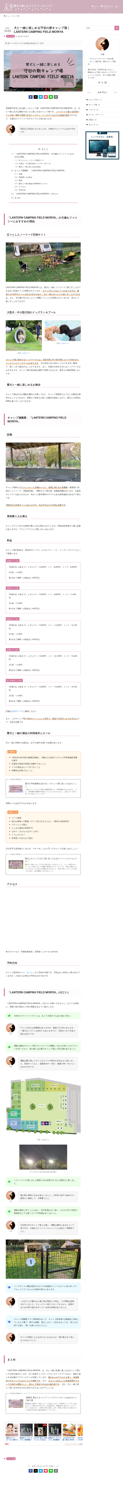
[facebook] (99, 82)
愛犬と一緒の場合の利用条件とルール (33, 183)
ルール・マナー (96, 114)
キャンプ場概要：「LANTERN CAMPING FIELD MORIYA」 (40, 170)
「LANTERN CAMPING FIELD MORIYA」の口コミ (37, 193)
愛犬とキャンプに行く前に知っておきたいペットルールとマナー (51, 859)
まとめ (17, 197)
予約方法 (22, 190)
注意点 (92, 119)
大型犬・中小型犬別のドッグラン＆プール (35, 163)
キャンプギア (95, 99)
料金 (20, 180)
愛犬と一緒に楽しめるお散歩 (30, 166)
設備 (20, 174)
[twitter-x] (102, 82)
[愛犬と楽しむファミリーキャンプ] (28, 7)
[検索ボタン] (116, 6)
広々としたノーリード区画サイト (31, 160)
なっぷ (30, 972)
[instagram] (105, 82)
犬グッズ (93, 124)
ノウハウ (93, 109)
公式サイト (26, 353)
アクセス (22, 186)
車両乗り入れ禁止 (25, 177)
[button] (31, 97)
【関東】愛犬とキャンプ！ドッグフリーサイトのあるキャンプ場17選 (51, 1398)
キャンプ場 (10, 36)
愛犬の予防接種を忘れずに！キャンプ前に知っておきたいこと (51, 784)
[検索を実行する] (116, 28)
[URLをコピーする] (56, 97)
